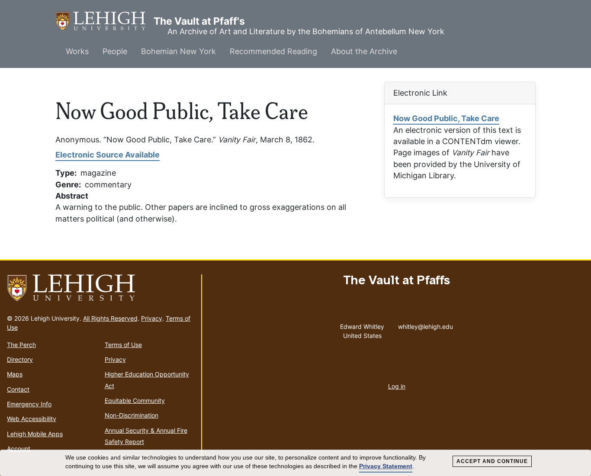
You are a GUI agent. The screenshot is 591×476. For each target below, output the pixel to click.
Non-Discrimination (131, 415)
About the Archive (364, 51)
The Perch (21, 345)
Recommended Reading (273, 51)
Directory (20, 359)
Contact (18, 389)
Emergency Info (29, 404)
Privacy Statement (385, 466)
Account (18, 448)
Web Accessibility (31, 419)
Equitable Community (135, 400)
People (115, 51)
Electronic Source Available (107, 154)
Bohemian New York (178, 51)
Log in (396, 386)
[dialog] (295, 463)
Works (77, 51)
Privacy (151, 318)
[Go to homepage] (100, 288)
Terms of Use (123, 345)
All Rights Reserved (110, 318)
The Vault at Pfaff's (104, 21)
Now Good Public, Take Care (446, 118)
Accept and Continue (492, 461)
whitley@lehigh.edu (425, 324)
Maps (14, 374)
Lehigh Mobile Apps (35, 434)
